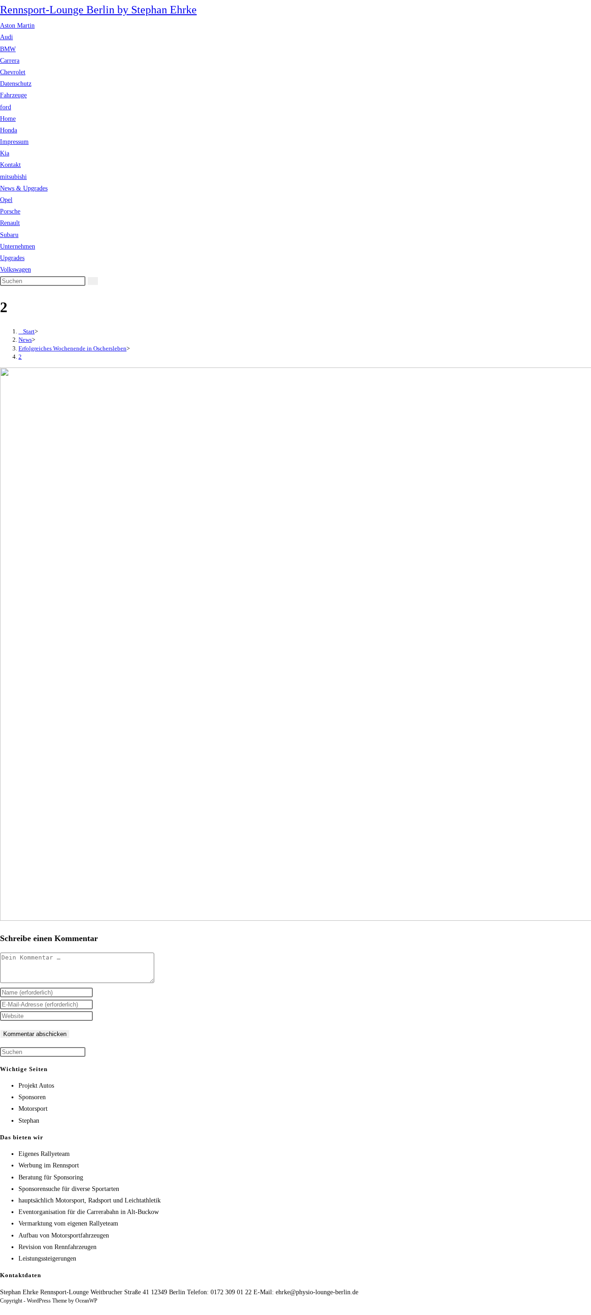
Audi (6, 37)
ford (5, 107)
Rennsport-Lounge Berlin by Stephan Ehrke (98, 10)
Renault (10, 222)
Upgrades (12, 258)
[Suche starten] (92, 281)
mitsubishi (13, 176)
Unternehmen (17, 246)
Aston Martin (17, 25)
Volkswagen (15, 269)
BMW (8, 49)
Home (8, 118)
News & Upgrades (24, 188)
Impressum (14, 141)
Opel (6, 199)
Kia (4, 153)
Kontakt (10, 164)
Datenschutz (15, 83)
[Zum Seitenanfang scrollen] (2, 1309)
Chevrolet (12, 72)
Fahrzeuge (13, 95)
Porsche (10, 211)
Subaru (9, 234)
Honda (8, 130)
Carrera (9, 60)
